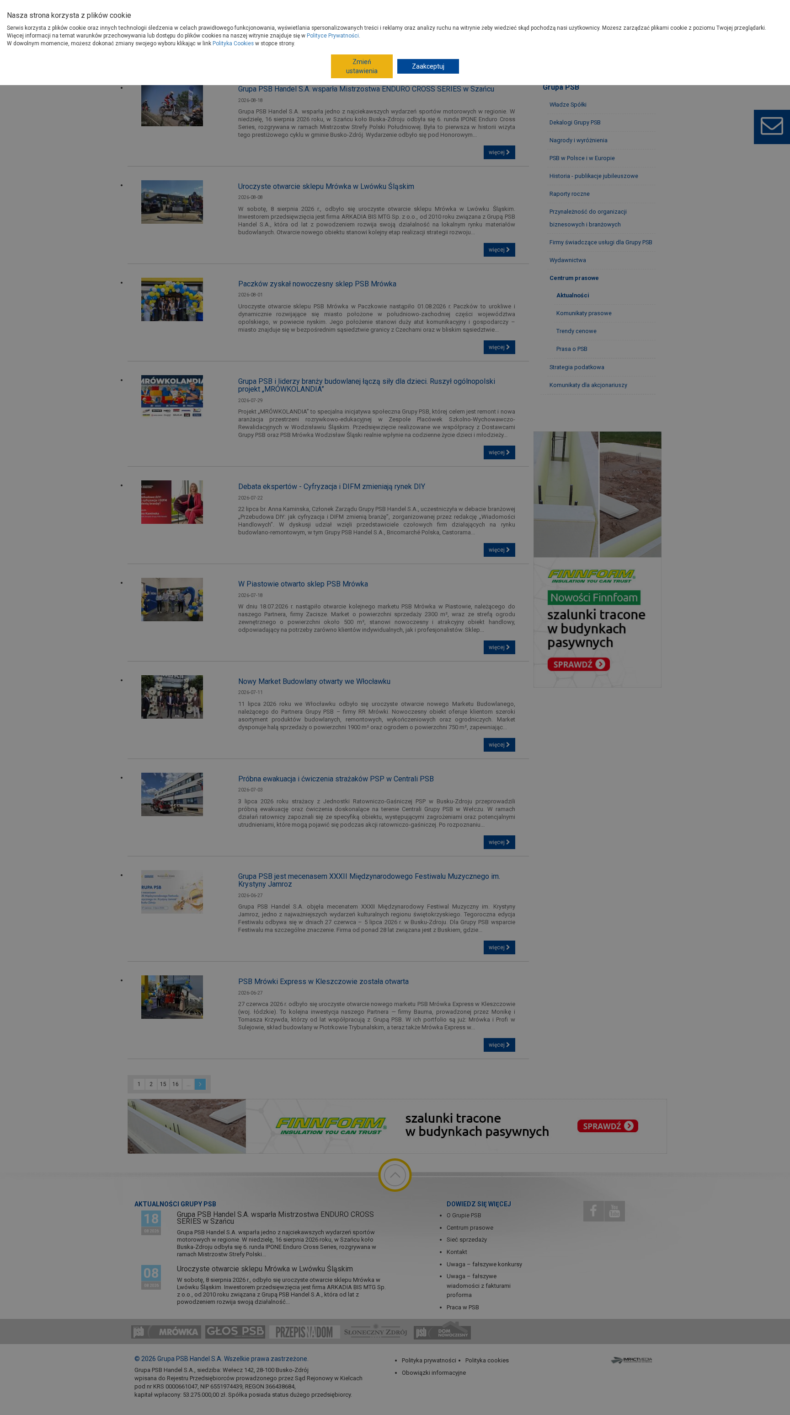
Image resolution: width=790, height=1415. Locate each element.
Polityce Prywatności (333, 35)
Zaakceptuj (428, 66)
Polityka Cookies (233, 43)
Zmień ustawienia (362, 66)
